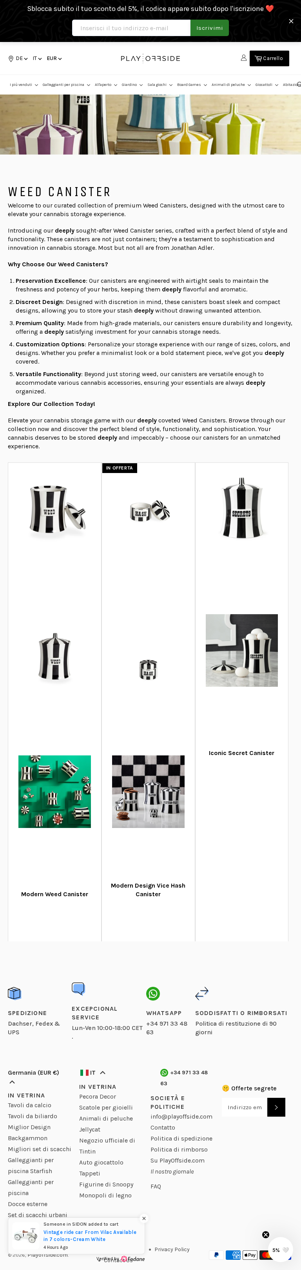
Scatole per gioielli (106, 1107)
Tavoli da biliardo (32, 1116)
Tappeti (89, 1173)
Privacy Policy (172, 1249)
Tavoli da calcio (29, 1105)
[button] (37, 58)
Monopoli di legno (105, 1195)
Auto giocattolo (101, 1162)
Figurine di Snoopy (106, 1184)
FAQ (155, 1186)
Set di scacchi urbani (37, 1215)
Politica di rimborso (179, 1149)
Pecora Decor (97, 1096)
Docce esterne (27, 1204)
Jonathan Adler (192, 247)
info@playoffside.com (181, 1116)
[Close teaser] (266, 1235)
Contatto (162, 1127)
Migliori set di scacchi (39, 1149)
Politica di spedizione (181, 1138)
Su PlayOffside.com (177, 1160)
